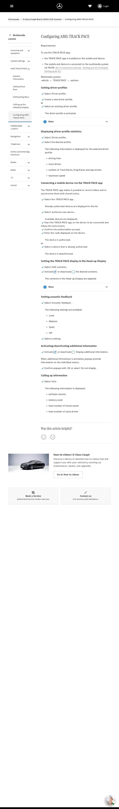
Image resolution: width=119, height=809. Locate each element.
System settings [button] (18, 61)
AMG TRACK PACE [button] (19, 68)
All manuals (13, 19)
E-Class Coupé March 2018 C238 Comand (42, 19)
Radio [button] (13, 170)
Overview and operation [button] (17, 52)
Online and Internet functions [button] (20, 153)
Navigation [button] (15, 136)
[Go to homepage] (59, 6)
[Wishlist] (90, 6)
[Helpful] (43, 437)
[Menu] (11, 6)
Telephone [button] (15, 144)
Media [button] (13, 162)
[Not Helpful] (52, 437)
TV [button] (12, 177)
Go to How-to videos (68, 474)
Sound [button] (14, 185)
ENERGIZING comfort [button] (16, 127)
